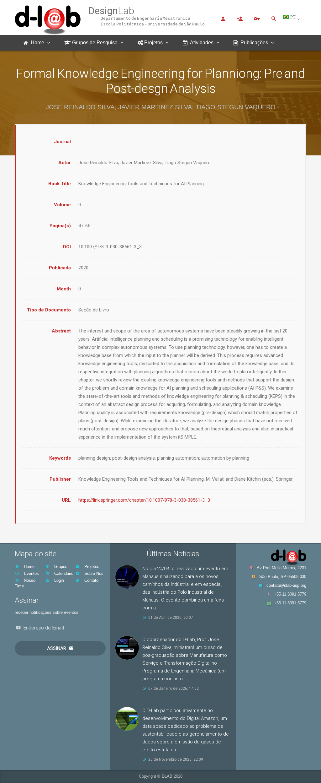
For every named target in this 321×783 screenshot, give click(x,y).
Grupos (60, 566)
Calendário (63, 573)
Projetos (91, 566)
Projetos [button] (153, 42)
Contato (90, 580)
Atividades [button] (200, 42)
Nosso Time (25, 583)
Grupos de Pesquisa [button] (94, 42)
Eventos (31, 573)
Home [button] (36, 42)
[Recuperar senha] (257, 18)
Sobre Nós (93, 573)
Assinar (56, 648)
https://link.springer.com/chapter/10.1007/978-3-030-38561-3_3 (144, 500)
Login (58, 580)
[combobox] (295, 19)
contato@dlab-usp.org (286, 585)
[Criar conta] (240, 18)
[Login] (223, 18)
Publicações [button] (253, 42)
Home (28, 566)
